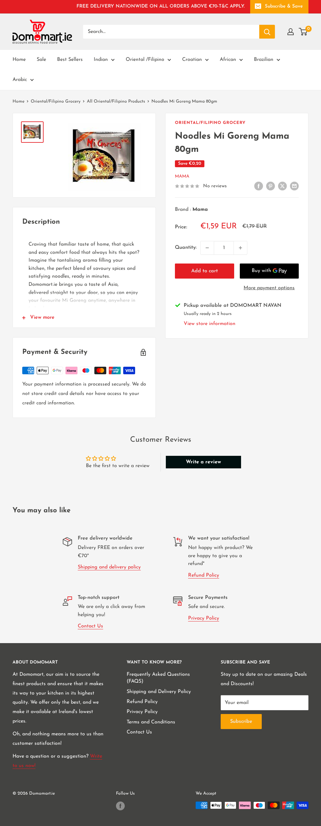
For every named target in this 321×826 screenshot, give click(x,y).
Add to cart (204, 271)
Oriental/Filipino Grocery (56, 101)
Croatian (192, 59)
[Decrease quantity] (207, 247)
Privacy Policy (203, 618)
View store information (209, 323)
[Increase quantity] (240, 247)
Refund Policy (203, 575)
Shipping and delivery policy (109, 567)
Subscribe (241, 721)
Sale (41, 59)
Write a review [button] (203, 462)
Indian (101, 59)
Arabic (20, 79)
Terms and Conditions (151, 722)
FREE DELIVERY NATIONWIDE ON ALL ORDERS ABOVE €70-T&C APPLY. (160, 6)
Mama (182, 176)
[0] (303, 31)
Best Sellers (70, 59)
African (228, 59)
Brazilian (263, 59)
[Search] (267, 32)
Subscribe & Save (284, 6)
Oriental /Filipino (145, 59)
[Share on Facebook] (258, 186)
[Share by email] (294, 186)
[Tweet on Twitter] (282, 186)
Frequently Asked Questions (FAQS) (158, 678)
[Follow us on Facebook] (120, 806)
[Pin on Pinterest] (270, 186)
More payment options (269, 287)
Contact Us (90, 626)
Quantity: (186, 247)
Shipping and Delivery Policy (159, 691)
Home (19, 59)
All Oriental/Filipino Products (116, 101)
